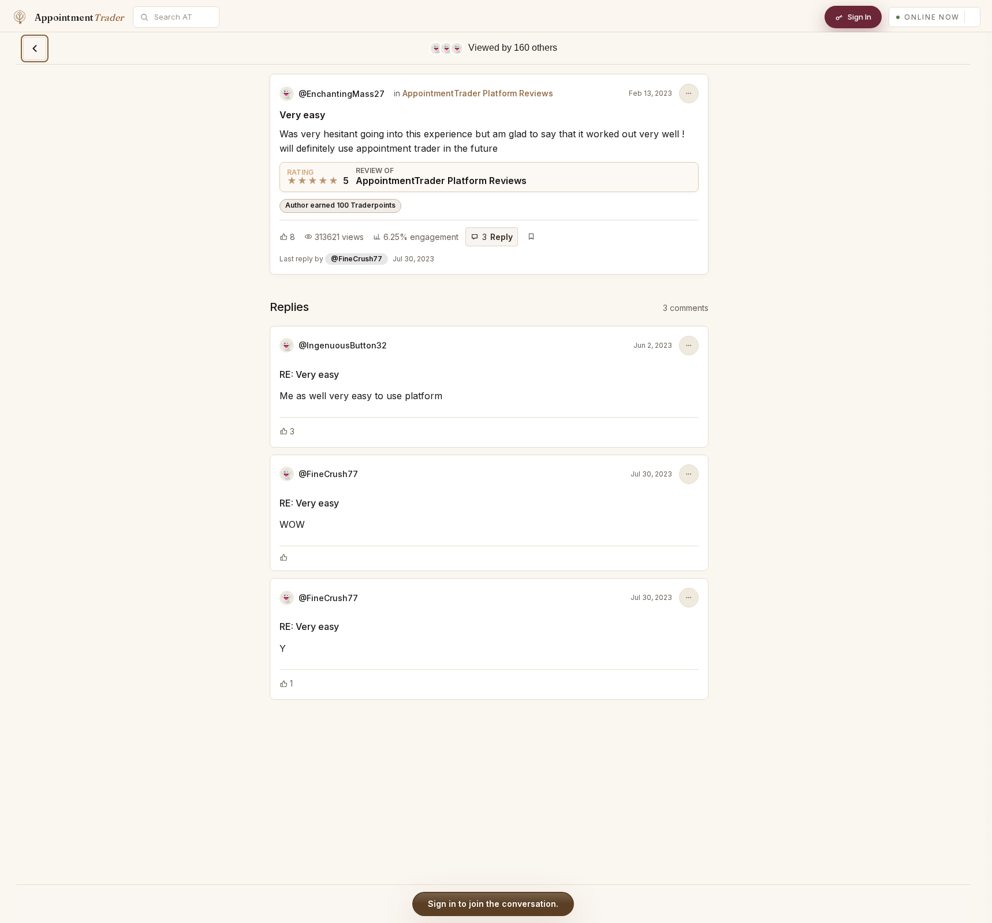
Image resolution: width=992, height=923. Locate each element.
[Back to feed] (34, 48)
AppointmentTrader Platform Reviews (477, 93)
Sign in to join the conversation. (493, 904)
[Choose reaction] (283, 557)
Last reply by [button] (356, 258)
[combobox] (182, 17)
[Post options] (689, 93)
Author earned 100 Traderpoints (340, 205)
